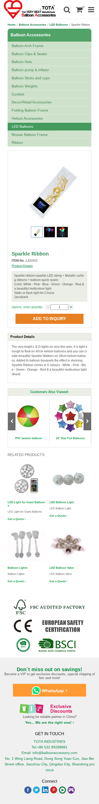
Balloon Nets (22, 62)
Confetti (18, 94)
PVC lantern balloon (28, 438)
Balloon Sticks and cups (31, 78)
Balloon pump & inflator (30, 70)
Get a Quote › (17, 519)
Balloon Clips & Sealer (29, 54)
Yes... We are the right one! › (49, 722)
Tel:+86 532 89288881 (49, 747)
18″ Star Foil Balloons (70, 438)
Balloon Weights (25, 86)
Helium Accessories (27, 118)
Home (11, 24)
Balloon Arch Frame (27, 46)
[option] (29, 419)
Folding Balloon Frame (30, 110)
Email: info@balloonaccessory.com (49, 753)
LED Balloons (59, 24)
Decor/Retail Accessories (32, 102)
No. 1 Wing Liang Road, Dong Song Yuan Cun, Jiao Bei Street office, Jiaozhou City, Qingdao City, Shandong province (50, 764)
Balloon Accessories (32, 24)
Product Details (22, 266)
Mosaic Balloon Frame (30, 135)
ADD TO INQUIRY (49, 319)
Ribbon (17, 142)
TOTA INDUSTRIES (49, 741)
